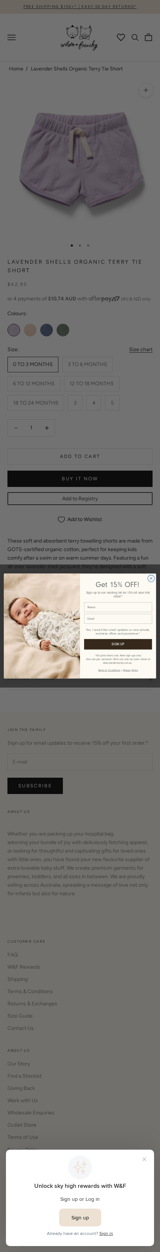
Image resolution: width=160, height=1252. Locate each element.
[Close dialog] (151, 578)
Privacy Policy (130, 670)
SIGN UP (118, 644)
